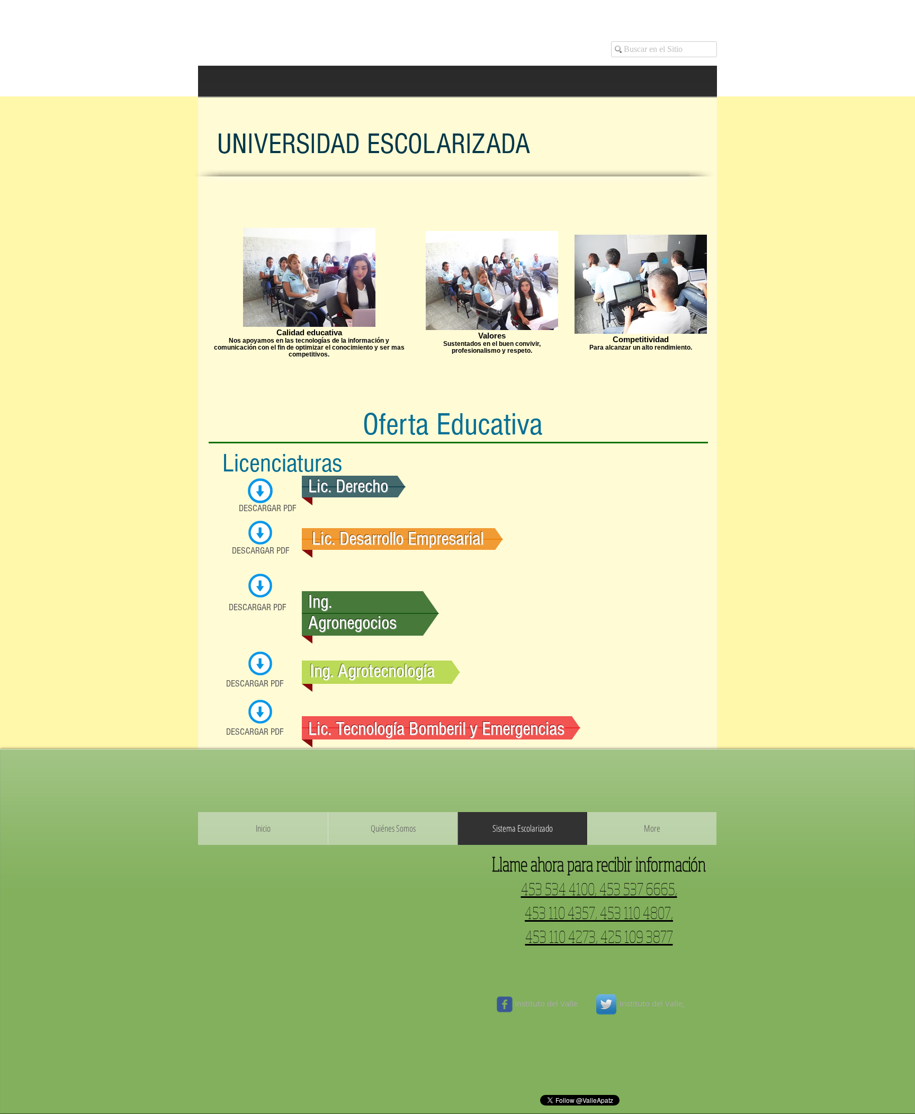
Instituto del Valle (547, 1003)
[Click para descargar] (260, 490)
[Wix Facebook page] (505, 1004)
